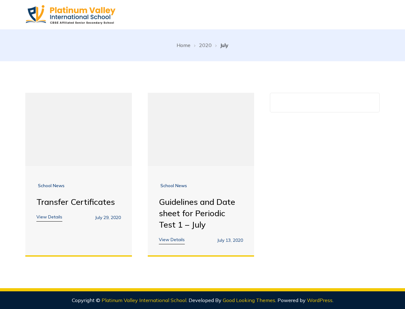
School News (51, 185)
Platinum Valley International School (144, 300)
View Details (49, 217)
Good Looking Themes (249, 300)
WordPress (320, 300)
